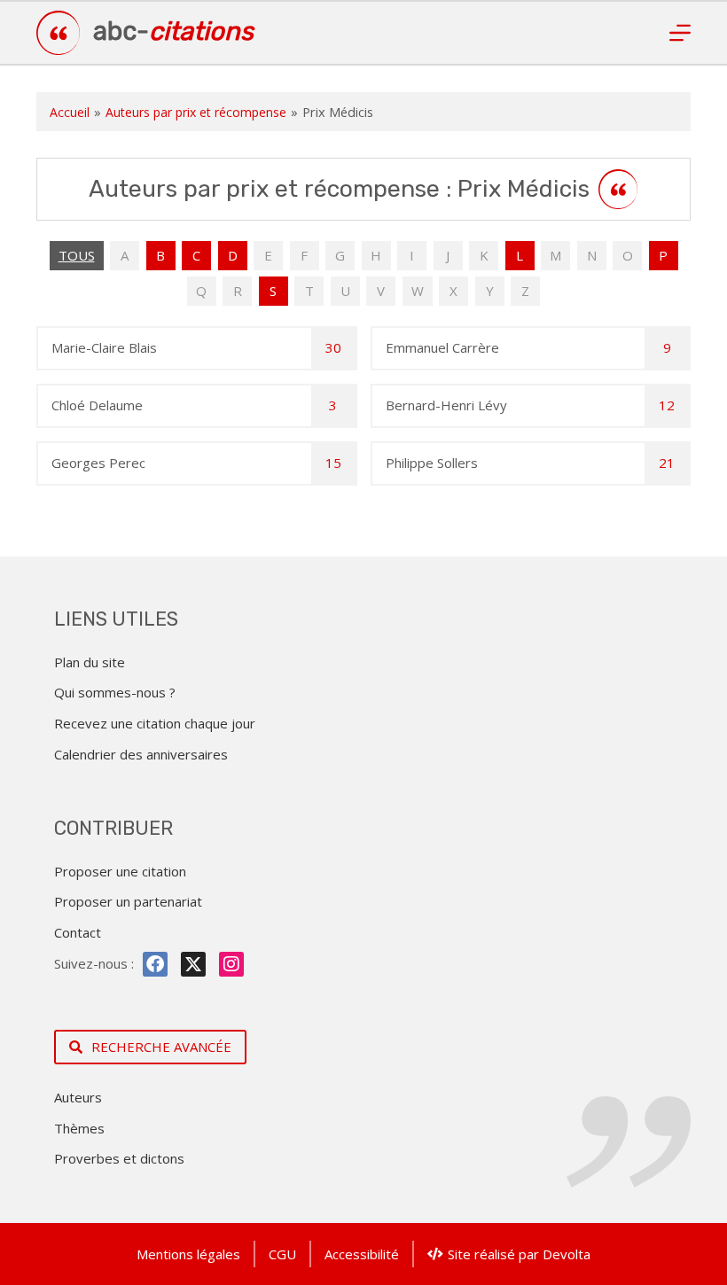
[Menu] (680, 32)
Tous (77, 255)
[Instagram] (231, 964)
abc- (173, 31)
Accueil (70, 112)
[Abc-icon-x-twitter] (193, 964)
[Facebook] (155, 964)
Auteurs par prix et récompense (196, 112)
